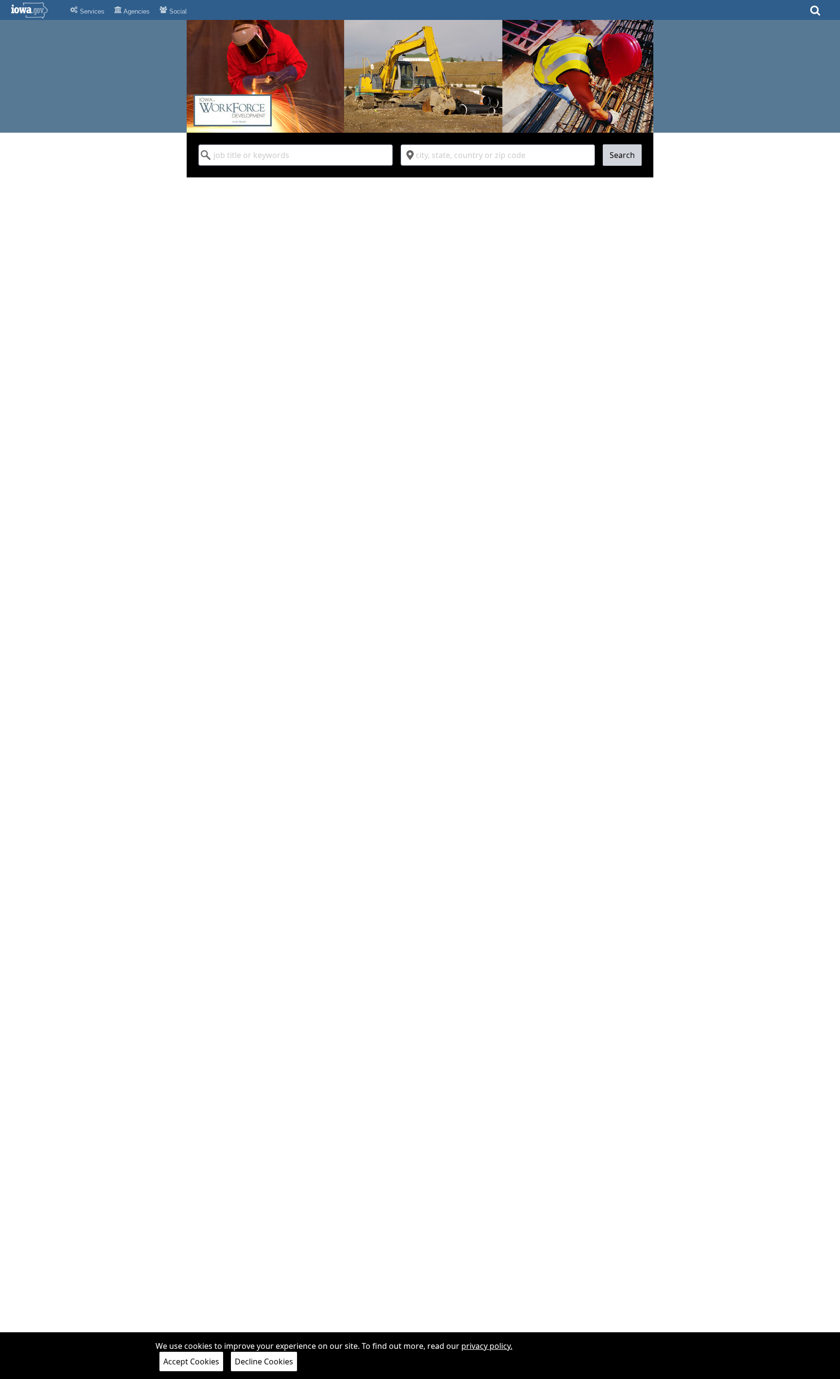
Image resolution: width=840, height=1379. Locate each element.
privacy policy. (486, 1346)
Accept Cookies (191, 1361)
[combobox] (295, 155)
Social (177, 11)
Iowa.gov (35, 10)
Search (622, 155)
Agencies (136, 11)
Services (91, 11)
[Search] (815, 13)
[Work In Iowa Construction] (420, 76)
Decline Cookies (264, 1361)
